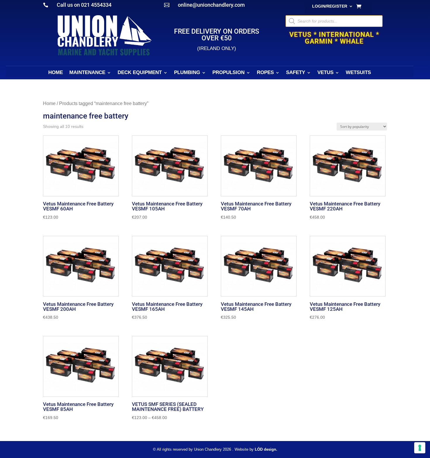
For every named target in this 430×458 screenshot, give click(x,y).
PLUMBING (187, 73)
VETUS (325, 73)
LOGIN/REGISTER (329, 6)
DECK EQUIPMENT (140, 73)
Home (49, 103)
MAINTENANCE (87, 73)
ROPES (265, 73)
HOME (55, 73)
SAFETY (295, 73)
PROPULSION (228, 73)
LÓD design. (266, 449)
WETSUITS (358, 73)
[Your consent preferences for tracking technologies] (419, 447)
